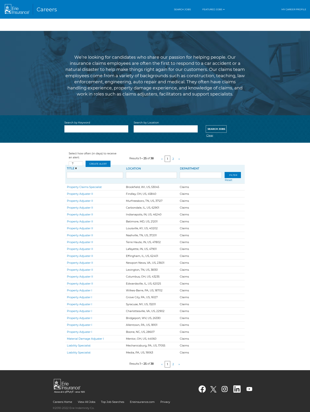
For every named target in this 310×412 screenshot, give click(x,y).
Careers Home (62, 401)
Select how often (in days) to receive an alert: (92, 155)
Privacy (165, 401)
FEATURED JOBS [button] (212, 9)
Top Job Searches (112, 401)
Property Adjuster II (80, 193)
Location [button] (133, 168)
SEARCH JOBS (182, 9)
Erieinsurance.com (142, 401)
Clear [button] (209, 135)
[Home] (31, 9)
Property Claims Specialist (84, 187)
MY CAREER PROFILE (293, 9)
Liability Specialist (79, 345)
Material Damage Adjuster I (85, 338)
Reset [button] (228, 180)
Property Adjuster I (79, 290)
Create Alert (98, 163)
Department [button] (189, 168)
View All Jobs (86, 401)
